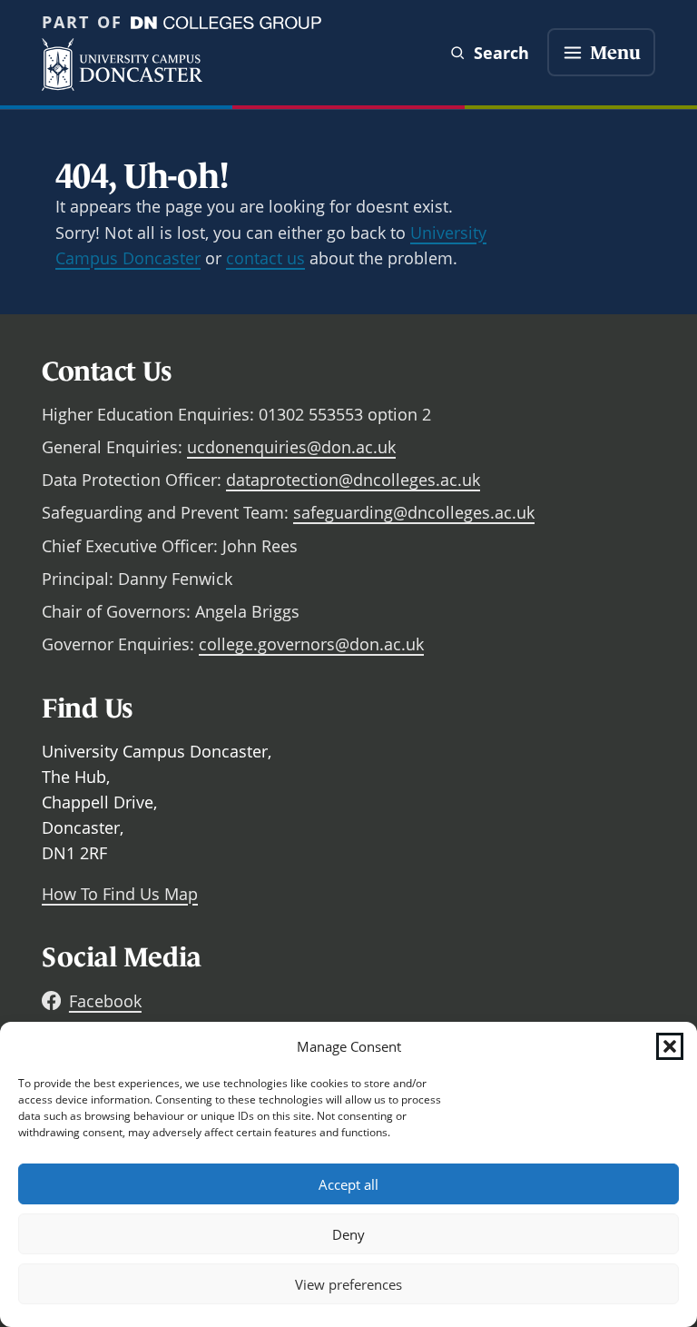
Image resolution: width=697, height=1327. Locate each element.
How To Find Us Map (120, 894)
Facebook (105, 1001)
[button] (670, 1046)
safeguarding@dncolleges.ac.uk (414, 512)
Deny (348, 1234)
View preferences (348, 1284)
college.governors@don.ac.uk (311, 644)
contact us (265, 258)
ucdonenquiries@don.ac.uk (291, 447)
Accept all (348, 1184)
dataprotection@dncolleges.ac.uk (353, 479)
